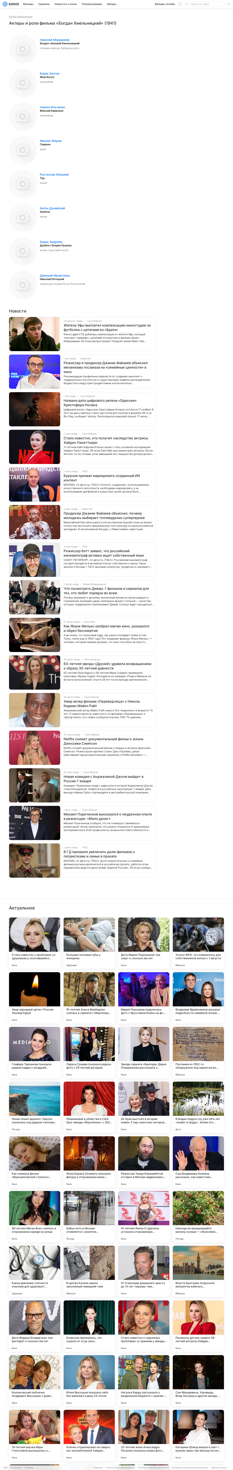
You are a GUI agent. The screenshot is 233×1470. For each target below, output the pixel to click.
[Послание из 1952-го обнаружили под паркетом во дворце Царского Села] (198, 1052)
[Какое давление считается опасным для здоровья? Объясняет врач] (34, 1271)
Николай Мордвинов (55, 40)
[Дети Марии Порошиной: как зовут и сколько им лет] (143, 943)
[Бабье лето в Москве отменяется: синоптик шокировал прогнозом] (89, 1216)
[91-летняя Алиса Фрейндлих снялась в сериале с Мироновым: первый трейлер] (89, 997)
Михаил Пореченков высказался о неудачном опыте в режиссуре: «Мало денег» (108, 816)
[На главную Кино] (13, 4)
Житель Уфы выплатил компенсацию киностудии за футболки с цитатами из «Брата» (107, 327)
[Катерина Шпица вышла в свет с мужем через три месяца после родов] (198, 1435)
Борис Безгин (50, 73)
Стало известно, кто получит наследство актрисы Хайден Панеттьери (106, 440)
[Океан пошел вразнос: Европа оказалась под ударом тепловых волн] (34, 1107)
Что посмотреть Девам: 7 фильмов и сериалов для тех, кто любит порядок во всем (106, 591)
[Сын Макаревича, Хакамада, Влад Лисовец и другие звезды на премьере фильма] (198, 1380)
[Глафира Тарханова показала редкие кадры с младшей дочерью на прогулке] (34, 1052)
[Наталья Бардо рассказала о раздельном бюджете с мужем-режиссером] (143, 1380)
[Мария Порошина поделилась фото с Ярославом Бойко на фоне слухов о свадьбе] (143, 997)
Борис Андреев (51, 242)
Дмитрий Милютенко (55, 275)
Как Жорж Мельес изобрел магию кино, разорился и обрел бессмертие (106, 628)
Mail (5, 1467)
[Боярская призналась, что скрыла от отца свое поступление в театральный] (89, 1326)
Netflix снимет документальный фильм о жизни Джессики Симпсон (103, 741)
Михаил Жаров (51, 141)
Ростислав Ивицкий (54, 174)
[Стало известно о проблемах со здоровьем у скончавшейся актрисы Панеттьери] (34, 943)
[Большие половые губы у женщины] (89, 943)
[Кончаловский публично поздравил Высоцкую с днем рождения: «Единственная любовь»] (34, 1380)
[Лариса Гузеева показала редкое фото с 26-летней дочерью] (89, 1052)
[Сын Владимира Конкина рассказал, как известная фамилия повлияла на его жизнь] (198, 1162)
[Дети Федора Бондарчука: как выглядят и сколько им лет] (34, 1326)
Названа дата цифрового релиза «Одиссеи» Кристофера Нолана (100, 402)
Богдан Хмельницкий (20, 16)
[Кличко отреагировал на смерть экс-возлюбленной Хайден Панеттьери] (89, 1435)
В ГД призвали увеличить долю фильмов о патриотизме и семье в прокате (99, 854)
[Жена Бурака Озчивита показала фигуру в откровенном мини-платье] (89, 1162)
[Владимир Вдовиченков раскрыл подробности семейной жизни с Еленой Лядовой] (198, 997)
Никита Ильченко (52, 107)
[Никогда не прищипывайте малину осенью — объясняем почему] (198, 1216)
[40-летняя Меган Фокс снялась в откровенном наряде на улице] (34, 1216)
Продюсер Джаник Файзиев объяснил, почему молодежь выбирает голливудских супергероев (104, 515)
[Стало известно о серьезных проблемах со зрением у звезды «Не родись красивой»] (143, 1326)
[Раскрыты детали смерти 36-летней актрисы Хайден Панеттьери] (198, 1326)
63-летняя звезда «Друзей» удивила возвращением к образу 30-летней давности (107, 666)
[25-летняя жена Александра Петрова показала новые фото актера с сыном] (143, 1435)
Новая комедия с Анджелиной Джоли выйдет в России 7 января (103, 779)
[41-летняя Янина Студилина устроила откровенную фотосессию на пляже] (143, 1216)
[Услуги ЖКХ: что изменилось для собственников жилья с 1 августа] (198, 943)
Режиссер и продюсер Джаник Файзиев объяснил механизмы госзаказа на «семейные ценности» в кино (106, 367)
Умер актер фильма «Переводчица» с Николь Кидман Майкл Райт (102, 703)
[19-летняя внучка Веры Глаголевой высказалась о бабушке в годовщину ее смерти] (34, 1435)
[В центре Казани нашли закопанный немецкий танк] (89, 1271)
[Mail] (5, 4)
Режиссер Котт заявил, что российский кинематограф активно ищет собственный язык (104, 553)
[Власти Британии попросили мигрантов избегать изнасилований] (198, 1271)
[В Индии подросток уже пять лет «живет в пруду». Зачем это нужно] (198, 1107)
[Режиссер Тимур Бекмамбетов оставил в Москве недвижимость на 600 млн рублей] (143, 1162)
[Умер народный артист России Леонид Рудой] (34, 997)
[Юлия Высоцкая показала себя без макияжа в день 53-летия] (89, 1380)
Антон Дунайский (52, 208)
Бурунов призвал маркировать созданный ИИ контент (102, 478)
